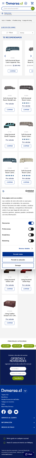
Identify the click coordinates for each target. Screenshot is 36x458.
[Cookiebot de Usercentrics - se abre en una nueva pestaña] (25, 191)
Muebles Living (17, 20)
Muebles (9, 20)
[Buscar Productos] (33, 8)
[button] (5, 56)
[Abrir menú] (3, 3)
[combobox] (18, 8)
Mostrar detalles (24, 248)
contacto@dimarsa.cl (6, 454)
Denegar (18, 265)
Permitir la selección (18, 260)
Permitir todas (18, 254)
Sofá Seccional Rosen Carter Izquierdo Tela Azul (12, 61)
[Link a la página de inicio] (3, 20)
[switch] (31, 229)
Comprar (13, 71)
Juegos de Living (27, 20)
